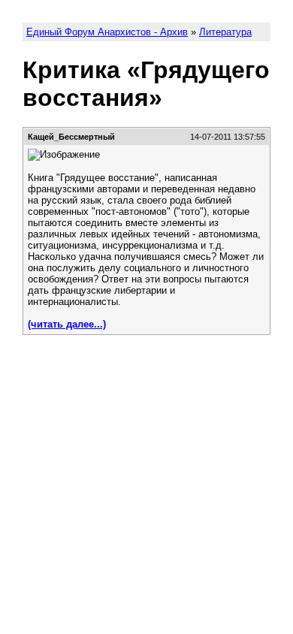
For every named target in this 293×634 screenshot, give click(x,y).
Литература (225, 32)
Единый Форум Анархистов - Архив (107, 32)
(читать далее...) (67, 324)
